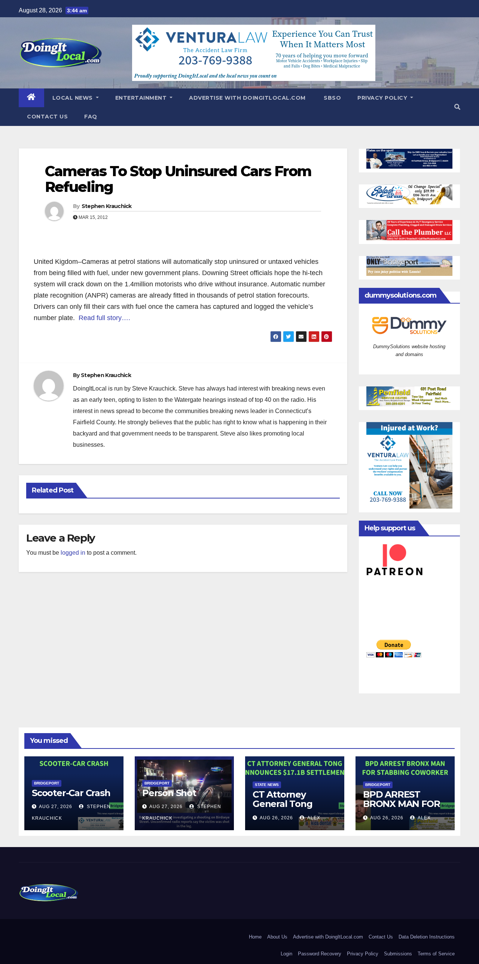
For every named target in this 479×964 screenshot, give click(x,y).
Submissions (398, 954)
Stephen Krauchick (107, 206)
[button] (457, 107)
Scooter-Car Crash (71, 792)
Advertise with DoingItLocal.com (247, 97)
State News (267, 785)
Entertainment (141, 97)
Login (286, 954)
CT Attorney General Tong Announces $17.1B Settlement (291, 808)
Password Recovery (319, 954)
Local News (73, 97)
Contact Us (47, 116)
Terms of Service (436, 954)
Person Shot (169, 792)
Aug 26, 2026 (276, 817)
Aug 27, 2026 (55, 806)
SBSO (331, 97)
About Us (277, 937)
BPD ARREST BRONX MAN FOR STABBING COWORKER (401, 808)
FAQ (90, 116)
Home (255, 937)
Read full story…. (104, 318)
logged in (73, 552)
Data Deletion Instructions (427, 937)
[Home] (31, 97)
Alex (313, 817)
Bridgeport (46, 783)
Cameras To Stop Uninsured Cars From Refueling (178, 179)
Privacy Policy (383, 97)
